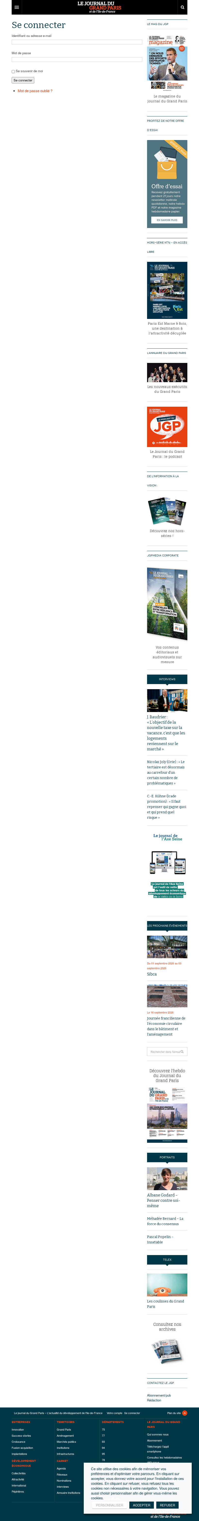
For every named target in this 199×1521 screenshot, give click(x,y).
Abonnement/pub (159, 1395)
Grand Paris (64, 1429)
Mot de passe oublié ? (35, 90)
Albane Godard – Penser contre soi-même (163, 1200)
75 (103, 1429)
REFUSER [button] (167, 1505)
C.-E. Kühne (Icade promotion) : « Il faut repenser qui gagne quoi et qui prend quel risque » (166, 807)
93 (103, 1441)
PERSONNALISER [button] (109, 1505)
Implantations (19, 1454)
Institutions (63, 1448)
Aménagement (65, 1435)
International (19, 1485)
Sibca (152, 974)
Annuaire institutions (68, 1493)
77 (103, 1435)
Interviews (63, 1486)
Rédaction (154, 1400)
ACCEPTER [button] (141, 1505)
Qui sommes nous (158, 1434)
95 (103, 1454)
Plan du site (174, 1413)
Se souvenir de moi (29, 71)
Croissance (18, 1441)
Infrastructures (65, 1454)
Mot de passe (21, 53)
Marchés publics (66, 1441)
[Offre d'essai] (167, 183)
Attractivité (18, 1479)
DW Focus (99, 7)
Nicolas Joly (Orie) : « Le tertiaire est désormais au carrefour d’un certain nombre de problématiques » (166, 772)
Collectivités (19, 1473)
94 (103, 1448)
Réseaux (62, 1474)
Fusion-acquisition (22, 1448)
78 (103, 1460)
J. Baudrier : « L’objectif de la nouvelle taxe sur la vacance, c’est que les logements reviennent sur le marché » (166, 733)
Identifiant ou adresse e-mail (31, 35)
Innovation (18, 1429)
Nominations (64, 1480)
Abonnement (154, 1440)
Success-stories (21, 1435)
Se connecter (23, 80)
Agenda (61, 1468)
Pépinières (18, 1491)
